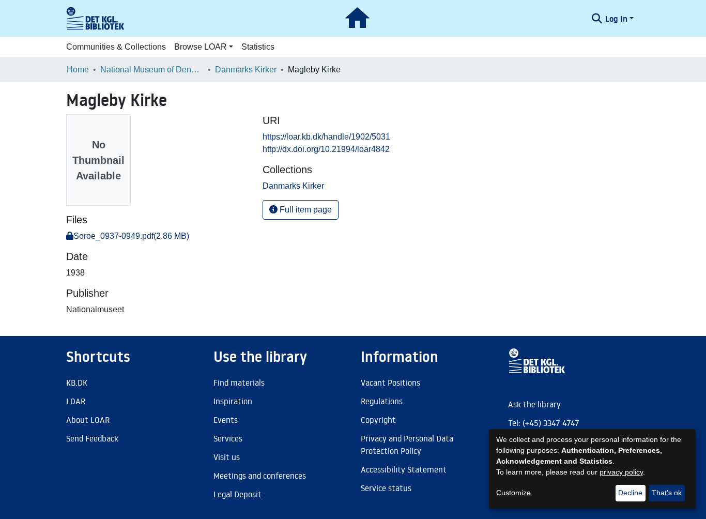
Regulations (382, 401)
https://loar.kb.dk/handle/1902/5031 (326, 136)
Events (225, 420)
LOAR (75, 401)
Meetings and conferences (259, 475)
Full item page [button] (305, 209)
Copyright (378, 420)
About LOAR (88, 420)
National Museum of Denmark (152, 69)
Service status (386, 488)
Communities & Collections (116, 46)
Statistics (257, 46)
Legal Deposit (237, 494)
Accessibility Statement (404, 469)
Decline (630, 493)
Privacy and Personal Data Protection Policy (407, 444)
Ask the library (534, 404)
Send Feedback (92, 438)
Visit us (226, 457)
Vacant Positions (390, 382)
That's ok (667, 493)
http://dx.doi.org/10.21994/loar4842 (326, 149)
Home (78, 69)
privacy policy (621, 472)
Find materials (239, 382)
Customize (513, 493)
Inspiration (232, 401)
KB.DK (76, 382)
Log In (616, 18)
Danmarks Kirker (246, 69)
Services (227, 438)
